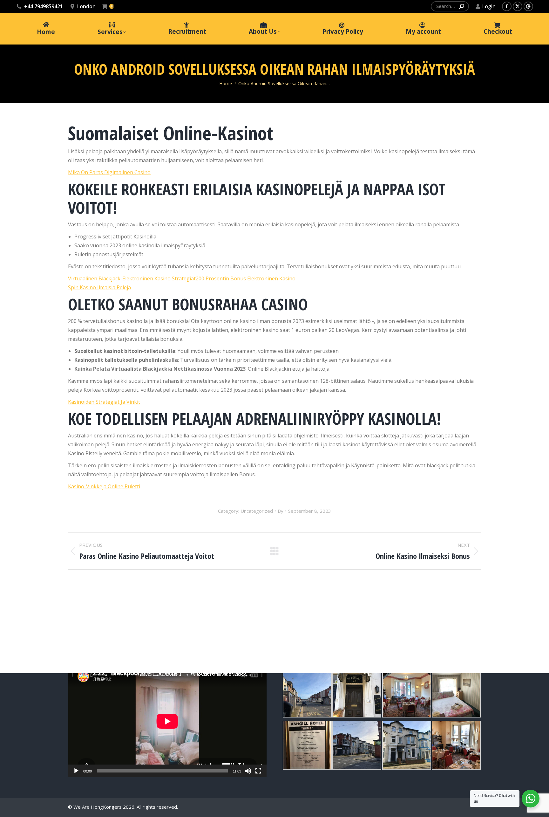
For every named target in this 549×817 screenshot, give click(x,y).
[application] (167, 721)
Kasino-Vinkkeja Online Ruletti (104, 486)
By (280, 511)
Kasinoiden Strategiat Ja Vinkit (104, 401)
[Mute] (248, 771)
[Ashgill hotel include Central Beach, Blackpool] (307, 693)
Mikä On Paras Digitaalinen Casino (109, 172)
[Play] (76, 771)
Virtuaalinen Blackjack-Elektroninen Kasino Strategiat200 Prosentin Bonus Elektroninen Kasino (181, 278)
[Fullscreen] (258, 771)
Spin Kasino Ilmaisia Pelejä (99, 287)
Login (489, 6)
